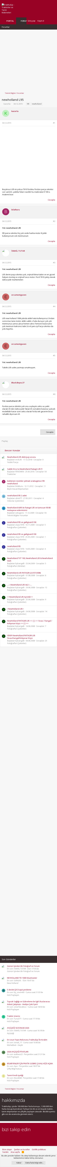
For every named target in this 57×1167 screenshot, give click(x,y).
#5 (54, 355)
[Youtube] (34, 1137)
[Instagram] (8, 1137)
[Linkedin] (13, 1137)
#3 (54, 262)
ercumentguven (18, 295)
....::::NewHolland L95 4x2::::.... (19, 584)
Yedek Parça (12, 462)
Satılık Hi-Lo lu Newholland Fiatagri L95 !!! (24, 469)
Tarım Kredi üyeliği (15, 1075)
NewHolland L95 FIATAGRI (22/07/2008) (24, 572)
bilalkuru (15, 209)
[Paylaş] (50, 123)
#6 (54, 394)
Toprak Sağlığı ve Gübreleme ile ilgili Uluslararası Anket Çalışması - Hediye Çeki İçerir (28, 1002)
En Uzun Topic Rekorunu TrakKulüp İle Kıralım (27, 1039)
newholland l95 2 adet (17, 495)
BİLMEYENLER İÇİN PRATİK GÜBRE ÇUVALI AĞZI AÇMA (30, 1063)
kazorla (7, 103)
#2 (54, 221)
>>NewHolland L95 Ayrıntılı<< (20, 597)
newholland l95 (14, 546)
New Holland (12, 983)
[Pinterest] (18, 1137)
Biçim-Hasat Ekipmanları (17, 489)
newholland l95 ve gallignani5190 (21, 522)
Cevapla (51, 200)
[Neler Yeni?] (48, 20)
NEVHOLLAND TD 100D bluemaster (22, 978)
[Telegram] (24, 1137)
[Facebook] (3, 1137)
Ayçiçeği (10, 1033)
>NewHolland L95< (15, 609)
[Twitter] (29, 1137)
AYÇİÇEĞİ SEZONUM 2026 (18, 1028)
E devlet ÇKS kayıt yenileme (19, 989)
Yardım (5, 1152)
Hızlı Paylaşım (13, 995)
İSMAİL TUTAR (18, 251)
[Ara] (53, 20)
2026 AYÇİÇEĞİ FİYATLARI (17, 1051)
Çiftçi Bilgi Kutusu (14, 1068)
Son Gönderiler (9, 959)
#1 (54, 123)
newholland (37, 104)
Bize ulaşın (7, 1149)
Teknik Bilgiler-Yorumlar (17, 515)
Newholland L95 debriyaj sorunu (21, 457)
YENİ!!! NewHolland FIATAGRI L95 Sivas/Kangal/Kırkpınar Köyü (21, 636)
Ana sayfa (15, 1152)
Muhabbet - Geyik (15, 1045)
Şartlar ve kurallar (22, 1149)
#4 (54, 306)
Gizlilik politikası (39, 1149)
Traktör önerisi (13, 1016)
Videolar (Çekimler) (15, 501)
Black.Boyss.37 (17, 382)
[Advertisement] (28, 59)
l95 (28, 104)
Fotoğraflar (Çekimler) (16, 527)
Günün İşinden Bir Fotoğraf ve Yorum (23, 966)
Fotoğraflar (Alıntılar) (16, 566)
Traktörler (11, 474)
